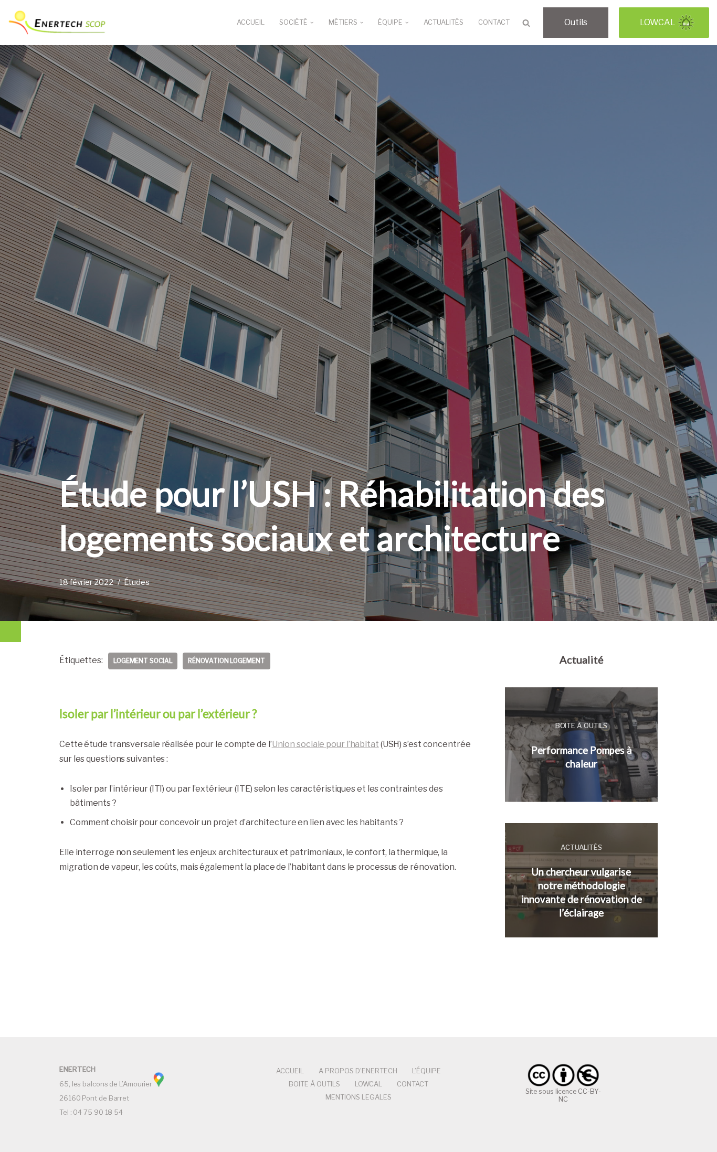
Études (136, 582)
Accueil (251, 22)
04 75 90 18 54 (98, 1112)
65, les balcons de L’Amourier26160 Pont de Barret (105, 1083)
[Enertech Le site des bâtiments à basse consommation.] (58, 22)
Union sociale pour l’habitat (325, 744)
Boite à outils (314, 1084)
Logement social (143, 661)
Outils (575, 22)
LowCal (658, 22)
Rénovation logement (226, 661)
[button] (311, 22)
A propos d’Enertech (358, 1071)
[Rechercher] (526, 23)
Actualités (443, 22)
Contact (494, 22)
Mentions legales (358, 1097)
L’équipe (426, 1071)
